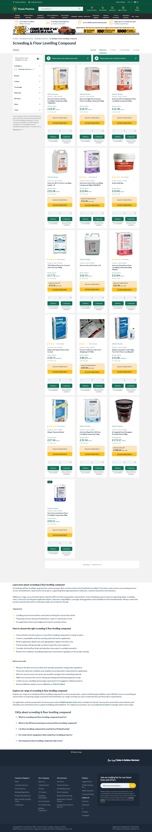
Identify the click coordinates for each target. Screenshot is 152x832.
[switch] (39, 59)
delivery (46, 684)
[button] (76, 717)
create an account (101, 705)
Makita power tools (68, 702)
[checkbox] (15, 69)
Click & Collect (59, 684)
